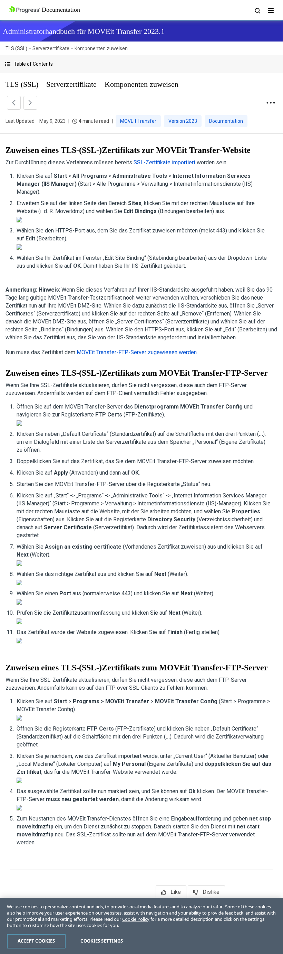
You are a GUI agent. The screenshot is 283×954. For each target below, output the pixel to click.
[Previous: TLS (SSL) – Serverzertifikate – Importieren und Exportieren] (14, 103)
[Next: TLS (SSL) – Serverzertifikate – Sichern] (30, 103)
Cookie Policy (135, 919)
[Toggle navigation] (271, 10)
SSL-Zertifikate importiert (164, 162)
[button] (141, 64)
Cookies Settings (101, 941)
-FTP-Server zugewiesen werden (137, 352)
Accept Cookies (36, 941)
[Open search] (257, 10)
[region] (141, 926)
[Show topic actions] (270, 103)
